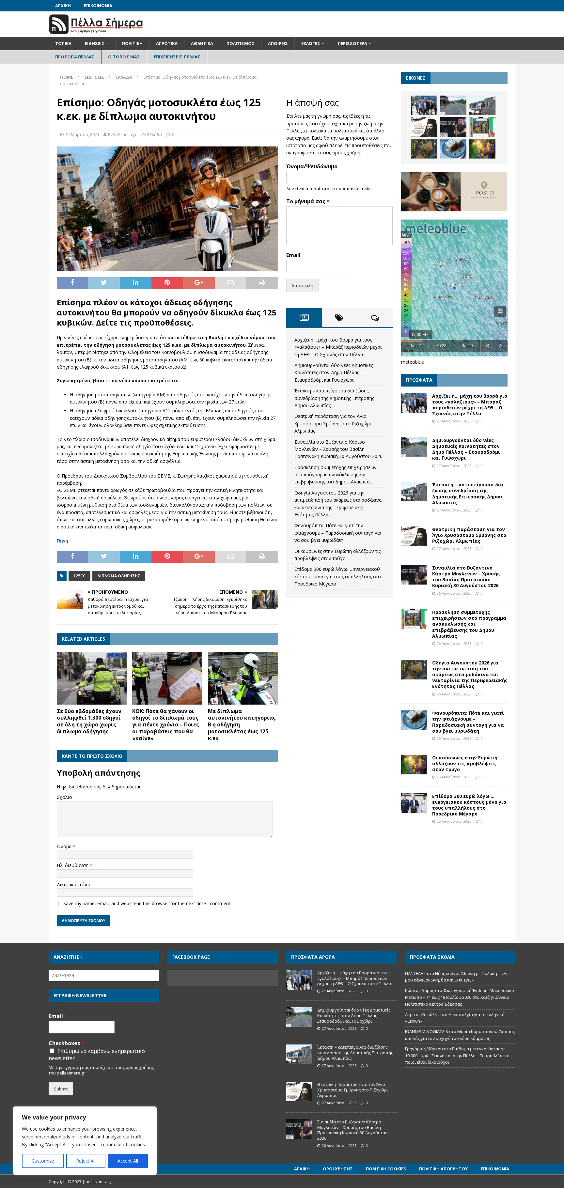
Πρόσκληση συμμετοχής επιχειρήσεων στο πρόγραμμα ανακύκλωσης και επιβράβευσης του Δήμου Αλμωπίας (335, 474)
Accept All (128, 1161)
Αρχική (63, 5)
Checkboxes (66, 1043)
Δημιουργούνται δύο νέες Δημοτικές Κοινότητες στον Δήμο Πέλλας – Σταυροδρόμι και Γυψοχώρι (333, 372)
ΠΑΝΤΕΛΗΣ (415, 973)
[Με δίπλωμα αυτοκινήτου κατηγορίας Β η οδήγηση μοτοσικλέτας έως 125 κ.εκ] (243, 678)
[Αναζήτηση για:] (104, 975)
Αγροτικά (167, 43)
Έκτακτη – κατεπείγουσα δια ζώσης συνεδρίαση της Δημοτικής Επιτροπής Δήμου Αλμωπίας (334, 398)
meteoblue (412, 362)
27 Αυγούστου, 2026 (454, 421)
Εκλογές (310, 43)
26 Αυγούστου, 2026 (454, 593)
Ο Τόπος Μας (124, 57)
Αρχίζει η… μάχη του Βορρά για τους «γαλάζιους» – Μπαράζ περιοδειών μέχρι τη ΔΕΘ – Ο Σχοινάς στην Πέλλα (338, 347)
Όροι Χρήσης (338, 1169)
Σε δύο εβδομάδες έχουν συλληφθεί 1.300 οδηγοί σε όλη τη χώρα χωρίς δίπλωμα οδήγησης (89, 721)
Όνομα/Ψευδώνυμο (311, 166)
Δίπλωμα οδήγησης (118, 576)
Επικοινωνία (98, 5)
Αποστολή (302, 285)
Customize (43, 1161)
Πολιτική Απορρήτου (443, 1169)
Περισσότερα (352, 43)
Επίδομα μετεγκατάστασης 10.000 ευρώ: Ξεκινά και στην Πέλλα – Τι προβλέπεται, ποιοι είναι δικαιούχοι (458, 1055)
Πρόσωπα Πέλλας (75, 57)
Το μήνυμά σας (308, 201)
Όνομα (65, 846)
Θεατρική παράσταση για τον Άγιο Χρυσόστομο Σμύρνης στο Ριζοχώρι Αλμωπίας (332, 423)
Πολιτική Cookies (386, 1169)
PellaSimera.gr (122, 134)
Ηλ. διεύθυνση (73, 865)
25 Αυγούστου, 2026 (454, 776)
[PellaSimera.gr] (96, 33)
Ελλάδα (154, 134)
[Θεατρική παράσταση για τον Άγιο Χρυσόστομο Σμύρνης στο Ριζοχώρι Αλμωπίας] (424, 127)
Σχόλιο (64, 797)
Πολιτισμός (241, 43)
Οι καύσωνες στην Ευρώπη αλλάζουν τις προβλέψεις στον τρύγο (464, 763)
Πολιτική (132, 43)
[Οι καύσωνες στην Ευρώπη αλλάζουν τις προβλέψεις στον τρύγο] (482, 149)
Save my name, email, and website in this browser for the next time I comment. (147, 903)
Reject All (86, 1161)
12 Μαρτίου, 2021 (82, 134)
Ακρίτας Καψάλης (422, 1014)
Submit (61, 1089)
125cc (79, 576)
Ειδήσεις (94, 43)
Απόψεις (278, 43)
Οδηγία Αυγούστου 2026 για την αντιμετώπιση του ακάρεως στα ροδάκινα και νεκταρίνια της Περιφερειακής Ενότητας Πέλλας (470, 675)
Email (293, 255)
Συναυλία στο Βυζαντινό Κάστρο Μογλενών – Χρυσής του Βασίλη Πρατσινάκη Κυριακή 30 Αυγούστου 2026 (338, 449)
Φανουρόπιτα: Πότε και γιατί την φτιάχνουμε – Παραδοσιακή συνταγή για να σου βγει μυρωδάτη (337, 532)
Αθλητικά (202, 43)
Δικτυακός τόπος (74, 884)
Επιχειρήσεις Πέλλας (177, 57)
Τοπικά (63, 43)
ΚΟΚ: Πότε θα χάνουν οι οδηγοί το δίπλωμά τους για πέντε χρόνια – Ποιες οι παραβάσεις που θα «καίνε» (165, 725)
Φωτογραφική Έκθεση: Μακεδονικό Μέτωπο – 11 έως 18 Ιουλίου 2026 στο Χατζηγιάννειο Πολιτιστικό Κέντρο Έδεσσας (459, 997)
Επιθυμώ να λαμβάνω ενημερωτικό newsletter (97, 1054)
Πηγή (62, 541)
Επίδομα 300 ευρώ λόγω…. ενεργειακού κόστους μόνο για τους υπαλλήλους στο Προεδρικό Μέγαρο (337, 576)
